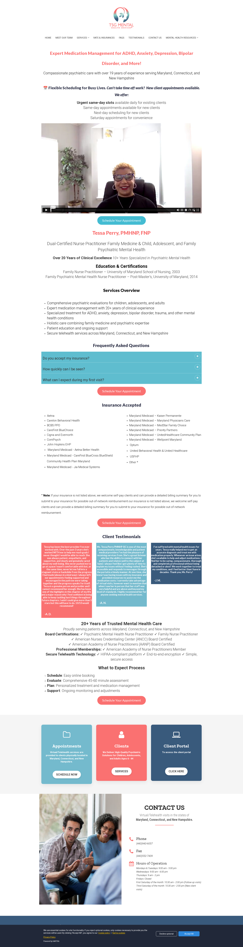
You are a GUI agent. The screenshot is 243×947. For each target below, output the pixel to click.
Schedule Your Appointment (121, 220)
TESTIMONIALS (136, 37)
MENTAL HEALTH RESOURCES (181, 37)
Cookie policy (104, 933)
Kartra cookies (118, 933)
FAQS (121, 37)
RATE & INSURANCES (104, 37)
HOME (48, 37)
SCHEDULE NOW (66, 774)
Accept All (189, 934)
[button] (197, 356)
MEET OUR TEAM (64, 37)
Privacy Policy (49, 937)
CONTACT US (155, 37)
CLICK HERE (176, 771)
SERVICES (82, 37)
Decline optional (166, 934)
